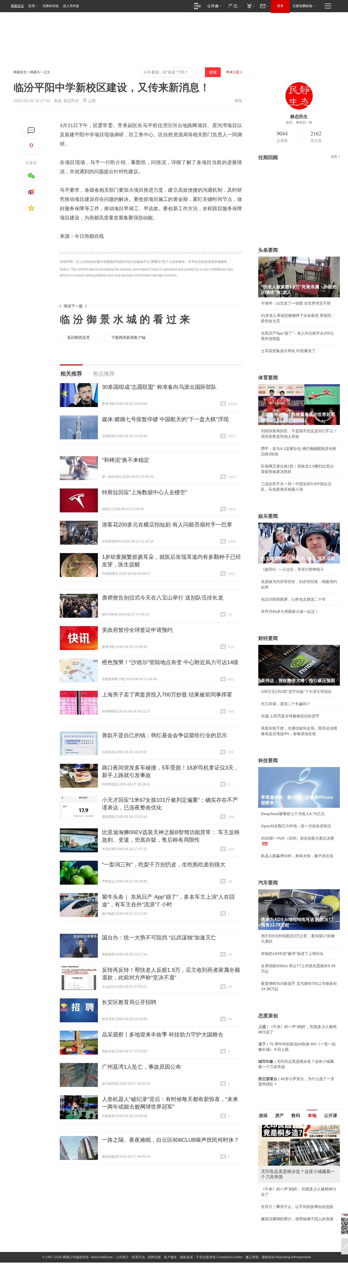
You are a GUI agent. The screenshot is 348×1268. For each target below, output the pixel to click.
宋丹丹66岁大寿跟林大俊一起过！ (290, 611)
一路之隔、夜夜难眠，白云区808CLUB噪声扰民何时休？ (170, 1140)
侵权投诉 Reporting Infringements (286, 1224)
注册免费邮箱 (302, 6)
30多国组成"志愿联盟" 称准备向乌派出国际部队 (159, 387)
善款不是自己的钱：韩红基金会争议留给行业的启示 (164, 735)
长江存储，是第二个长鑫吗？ (285, 704)
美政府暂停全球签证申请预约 (137, 630)
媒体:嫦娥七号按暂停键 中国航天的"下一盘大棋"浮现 (165, 419)
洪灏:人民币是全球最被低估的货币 (290, 716)
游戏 (263, 1115)
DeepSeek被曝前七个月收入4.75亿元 (293, 814)
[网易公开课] (214, 6)
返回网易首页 (78, 337)
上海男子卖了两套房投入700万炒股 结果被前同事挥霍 (167, 695)
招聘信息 (154, 1224)
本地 (312, 1115)
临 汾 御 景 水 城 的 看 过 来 (125, 319)
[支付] (250, 6)
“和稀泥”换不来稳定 (125, 460)
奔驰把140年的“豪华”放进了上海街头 (292, 953)
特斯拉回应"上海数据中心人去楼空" (144, 492)
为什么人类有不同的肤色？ (284, 1151)
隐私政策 (186, 1224)
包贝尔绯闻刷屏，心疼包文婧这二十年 (293, 599)
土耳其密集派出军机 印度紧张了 (288, 351)
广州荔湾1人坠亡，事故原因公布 (141, 1067)
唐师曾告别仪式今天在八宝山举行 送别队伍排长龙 (162, 598)
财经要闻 (268, 638)
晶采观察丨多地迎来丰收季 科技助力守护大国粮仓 (162, 1034)
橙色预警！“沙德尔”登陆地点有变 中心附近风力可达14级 (170, 662)
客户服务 (170, 1224)
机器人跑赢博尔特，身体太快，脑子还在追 (297, 856)
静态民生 (71, 101)
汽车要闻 (268, 882)
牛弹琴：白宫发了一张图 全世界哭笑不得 (296, 303)
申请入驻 (232, 72)
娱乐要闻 (268, 516)
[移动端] (197, 6)
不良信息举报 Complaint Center (219, 1224)
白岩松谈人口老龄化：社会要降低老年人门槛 (299, 1139)
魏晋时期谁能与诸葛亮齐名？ (285, 1164)
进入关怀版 (71, 6)
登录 (280, 6)
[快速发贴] (31, 130)
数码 (295, 1115)
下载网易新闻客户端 (128, 337)
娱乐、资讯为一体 (299, 122)
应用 (31, 6)
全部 (334, 157)
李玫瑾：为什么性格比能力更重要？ (291, 1127)
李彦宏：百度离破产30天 (282, 1176)
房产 (279, 1115)
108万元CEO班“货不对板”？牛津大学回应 (296, 691)
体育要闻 (268, 377)
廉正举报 (252, 1224)
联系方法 (138, 1224)
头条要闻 (268, 250)
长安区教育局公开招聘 (129, 1002)
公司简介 (122, 1224)
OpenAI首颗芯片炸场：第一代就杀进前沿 (296, 826)
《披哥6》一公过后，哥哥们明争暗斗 (292, 569)
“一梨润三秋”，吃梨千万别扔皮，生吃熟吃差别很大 (163, 865)
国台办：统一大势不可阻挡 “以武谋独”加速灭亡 (159, 938)
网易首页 (17, 6)
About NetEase (102, 1224)
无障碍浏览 (50, 6)
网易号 (35, 72)
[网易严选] (233, 6)
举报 (238, 101)
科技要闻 (268, 760)
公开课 (330, 1115)
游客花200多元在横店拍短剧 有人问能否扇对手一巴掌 (167, 525)
